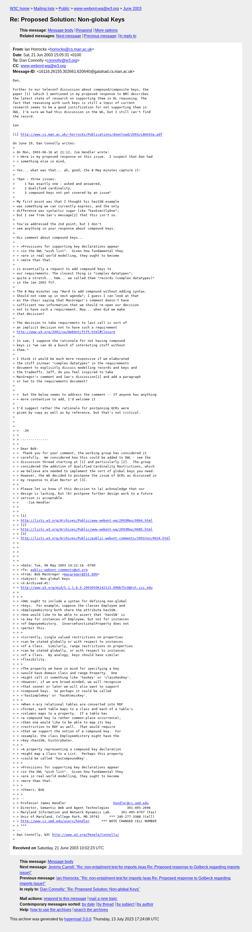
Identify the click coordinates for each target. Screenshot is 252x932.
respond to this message (65, 898)
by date (88, 904)
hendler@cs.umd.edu (131, 803)
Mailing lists (44, 8)
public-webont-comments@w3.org (59, 570)
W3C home (20, 8)
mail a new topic (103, 898)
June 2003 (132, 8)
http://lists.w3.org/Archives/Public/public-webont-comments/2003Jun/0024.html (95, 538)
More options (106, 30)
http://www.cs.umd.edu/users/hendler (55, 821)
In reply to (127, 36)
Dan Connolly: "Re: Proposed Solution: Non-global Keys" (90, 889)
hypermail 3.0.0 (77, 919)
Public (64, 8)
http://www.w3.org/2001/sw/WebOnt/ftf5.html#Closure (66, 332)
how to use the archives (50, 910)
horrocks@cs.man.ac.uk (71, 49)
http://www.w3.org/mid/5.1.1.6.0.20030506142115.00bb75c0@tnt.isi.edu (87, 587)
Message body (60, 30)
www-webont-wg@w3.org (96, 8)
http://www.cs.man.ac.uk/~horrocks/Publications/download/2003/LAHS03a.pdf (91, 134)
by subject (125, 904)
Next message (68, 36)
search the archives (91, 910)
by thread (105, 904)
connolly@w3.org (62, 60)
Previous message (100, 36)
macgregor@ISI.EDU (80, 574)
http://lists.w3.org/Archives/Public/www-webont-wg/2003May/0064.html (87, 520)
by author (145, 904)
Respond (84, 30)
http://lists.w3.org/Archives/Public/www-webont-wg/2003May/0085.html (87, 529)
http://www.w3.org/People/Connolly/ (85, 834)
